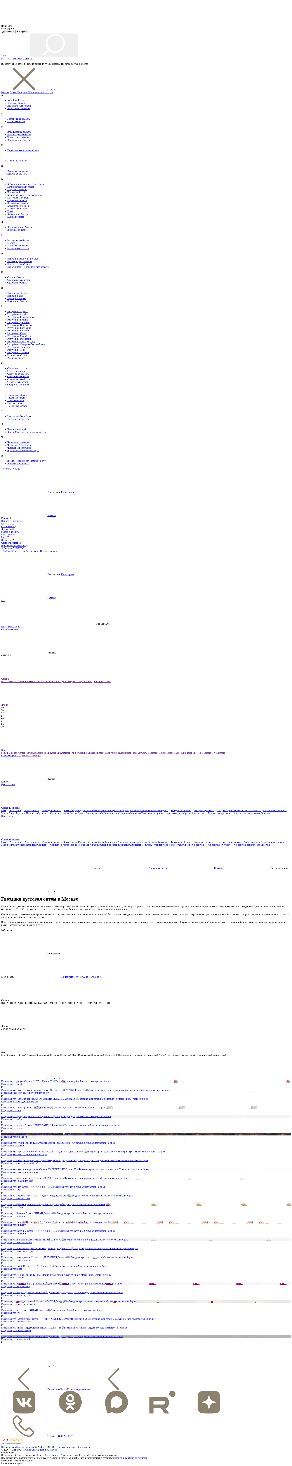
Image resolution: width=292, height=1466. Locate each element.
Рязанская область (16, 358)
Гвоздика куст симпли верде (16, 1330)
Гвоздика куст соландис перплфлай (19, 1163)
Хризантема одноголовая (247, 813)
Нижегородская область (19, 261)
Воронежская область (18, 140)
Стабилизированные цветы (114, 813)
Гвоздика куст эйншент (13, 1224)
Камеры (51, 515)
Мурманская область (18, 248)
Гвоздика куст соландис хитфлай (18, 1304)
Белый (5, 753)
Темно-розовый (204, 753)
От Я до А (96, 977)
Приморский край (16, 298)
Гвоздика (163, 810)
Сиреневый (173, 753)
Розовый (136, 753)
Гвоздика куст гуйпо (12, 1207)
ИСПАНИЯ (7, 681)
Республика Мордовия (19, 339)
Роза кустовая (24, 58)
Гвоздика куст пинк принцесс (16, 1242)
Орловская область (17, 282)
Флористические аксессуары (168, 813)
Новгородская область (18, 264)
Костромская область (18, 203)
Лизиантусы (111, 810)
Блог (4, 537)
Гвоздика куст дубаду (12, 1119)
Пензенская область (17, 293)
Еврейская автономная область (23, 150)
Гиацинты (255, 810)
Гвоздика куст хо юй (12, 1268)
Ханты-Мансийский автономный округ (28, 432)
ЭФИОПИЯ (104, 681)
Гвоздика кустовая (204, 810)
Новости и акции (10, 521)
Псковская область (17, 301)
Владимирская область (19, 132)
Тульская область (16, 403)
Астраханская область (18, 108)
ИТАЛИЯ (19, 681)
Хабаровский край (17, 429)
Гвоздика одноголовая (228, 810)
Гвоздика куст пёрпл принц (15, 1286)
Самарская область (17, 368)
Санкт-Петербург (19, 92)
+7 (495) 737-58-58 (10, 468)
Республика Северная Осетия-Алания (27, 344)
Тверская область (16, 397)
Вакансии (6, 540)
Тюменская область (17, 406)
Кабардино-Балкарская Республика (25, 184)
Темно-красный (187, 753)
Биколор (13, 753)
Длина (4, 705)
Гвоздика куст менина (12, 1128)
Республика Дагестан (18, 322)
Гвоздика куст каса (11, 1110)
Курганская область (17, 214)
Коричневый (43, 753)
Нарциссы (31, 813)
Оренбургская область (18, 280)
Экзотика (265, 813)
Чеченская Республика (19, 445)
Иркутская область (17, 173)
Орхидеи (42, 813)
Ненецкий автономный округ (22, 258)
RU (3, 600)
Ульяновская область (18, 419)
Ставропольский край (18, 384)
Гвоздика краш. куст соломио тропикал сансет (25, 1092)
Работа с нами (8, 532)
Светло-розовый (150, 753)
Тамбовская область (17, 395)
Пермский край (15, 295)
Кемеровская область (18, 197)
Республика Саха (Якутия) (21, 341)
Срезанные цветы (10, 807)
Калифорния (67, 492)
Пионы (74, 813)
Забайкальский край (17, 160)
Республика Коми (16, 333)
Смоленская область (17, 382)
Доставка (6, 529)
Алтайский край (15, 100)
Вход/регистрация (30, 551)
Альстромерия (125, 810)
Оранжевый (84, 753)
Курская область (15, 216)
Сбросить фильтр (10, 755)
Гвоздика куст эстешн (12, 1145)
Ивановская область (17, 171)
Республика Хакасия (18, 352)
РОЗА (4, 58)
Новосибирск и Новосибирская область (28, 267)
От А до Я (85, 977)
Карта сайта (83, 1447)
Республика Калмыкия (19, 328)
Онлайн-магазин (48, 551)
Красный (55, 753)
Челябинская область (18, 442)
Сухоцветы (135, 813)
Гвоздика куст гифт (11, 1189)
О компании (8, 526)
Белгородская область (18, 118)
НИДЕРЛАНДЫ (66, 681)
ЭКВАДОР (92, 681)
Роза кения (15, 810)
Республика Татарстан (19, 347)
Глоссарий (7, 534)
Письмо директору (67, 1447)
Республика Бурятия (17, 319)
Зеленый (31, 753)
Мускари (21, 813)
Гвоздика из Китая (181, 810)
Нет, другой (22, 32)
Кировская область (17, 200)
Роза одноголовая (51, 810)
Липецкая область (16, 230)
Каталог (5, 518)
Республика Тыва (16, 349)
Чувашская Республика (19, 447)
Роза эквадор (71, 810)
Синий (163, 753)
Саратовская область (18, 373)
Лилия (12, 813)
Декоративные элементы (274, 810)
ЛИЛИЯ (12, 58)
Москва (5, 92)
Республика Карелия (18, 330)
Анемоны (152, 810)
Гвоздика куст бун (10, 1313)
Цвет (3, 750)
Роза (3, 810)
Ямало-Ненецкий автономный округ (26, 461)
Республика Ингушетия (19, 325)
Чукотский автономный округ (23, 450)
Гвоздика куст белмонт (13, 1216)
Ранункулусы (93, 813)
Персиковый (98, 753)
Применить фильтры (30, 755)
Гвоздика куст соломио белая (16, 1321)
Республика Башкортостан (21, 317)
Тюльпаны (147, 813)
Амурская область (16, 103)
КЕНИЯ (29, 681)
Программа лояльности (13, 545)
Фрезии (187, 813)
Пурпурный (111, 753)
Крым (10, 211)
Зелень (5, 813)
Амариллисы (140, 810)
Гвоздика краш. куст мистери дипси (20, 1172)
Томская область (15, 400)
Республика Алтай (17, 314)
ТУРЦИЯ (80, 681)
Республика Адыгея (17, 311)
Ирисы (93, 810)
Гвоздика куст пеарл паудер (15, 1295)
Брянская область (16, 121)
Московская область (17, 245)
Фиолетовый (219, 753)
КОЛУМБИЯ (50, 681)
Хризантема (198, 813)
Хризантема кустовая (219, 813)
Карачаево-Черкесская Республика (25, 195)
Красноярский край (17, 208)
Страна (5, 678)
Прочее (82, 813)
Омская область (15, 277)
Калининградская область (20, 186)
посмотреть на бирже (100, 1081)
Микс (75, 753)
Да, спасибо (8, 32)
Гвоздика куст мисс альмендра (17, 1251)
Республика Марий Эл (19, 336)
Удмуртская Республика (19, 416)
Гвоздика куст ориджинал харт (17, 1180)
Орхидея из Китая (60, 813)
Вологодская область (18, 137)
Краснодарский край (18, 206)
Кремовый (66, 753)
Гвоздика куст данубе (12, 1084)
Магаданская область (18, 240)
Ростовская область (17, 355)
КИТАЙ (38, 681)
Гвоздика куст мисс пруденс (15, 1260)
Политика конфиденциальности (18, 1447)
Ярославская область (18, 463)
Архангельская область (19, 105)
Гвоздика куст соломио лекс (15, 1198)
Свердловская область (18, 379)
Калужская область (17, 189)
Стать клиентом (9, 542)
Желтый (22, 753)
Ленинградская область (19, 227)
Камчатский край (16, 192)
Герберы (245, 810)
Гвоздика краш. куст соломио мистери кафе (24, 1154)
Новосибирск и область (40, 92)
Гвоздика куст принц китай (15, 1339)
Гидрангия (84, 810)
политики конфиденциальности (131, 1458)
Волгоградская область (19, 134)
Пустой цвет (125, 753)
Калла (100, 810)
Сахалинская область (18, 376)
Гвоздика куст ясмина (12, 1277)
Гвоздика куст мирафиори (14, 1136)
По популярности (70, 977)
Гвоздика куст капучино (13, 1233)
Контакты (6, 523)
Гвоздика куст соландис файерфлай (19, 1101)
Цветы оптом (8, 784)
